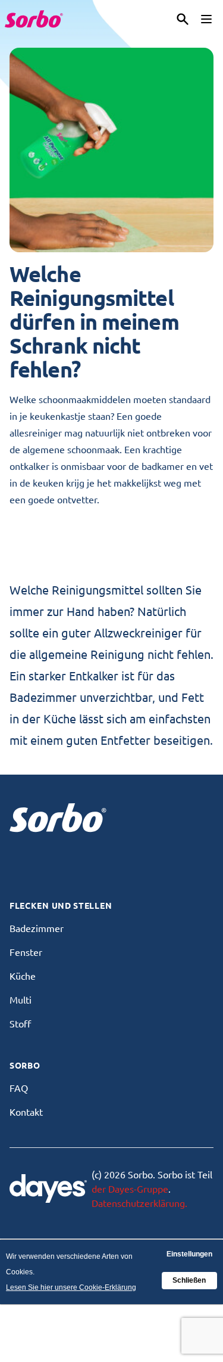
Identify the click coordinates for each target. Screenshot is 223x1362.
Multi (21, 999)
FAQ (19, 1088)
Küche (23, 976)
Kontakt (26, 1112)
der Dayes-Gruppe (130, 1188)
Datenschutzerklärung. (139, 1203)
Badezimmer (37, 928)
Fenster (26, 952)
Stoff (20, 1023)
